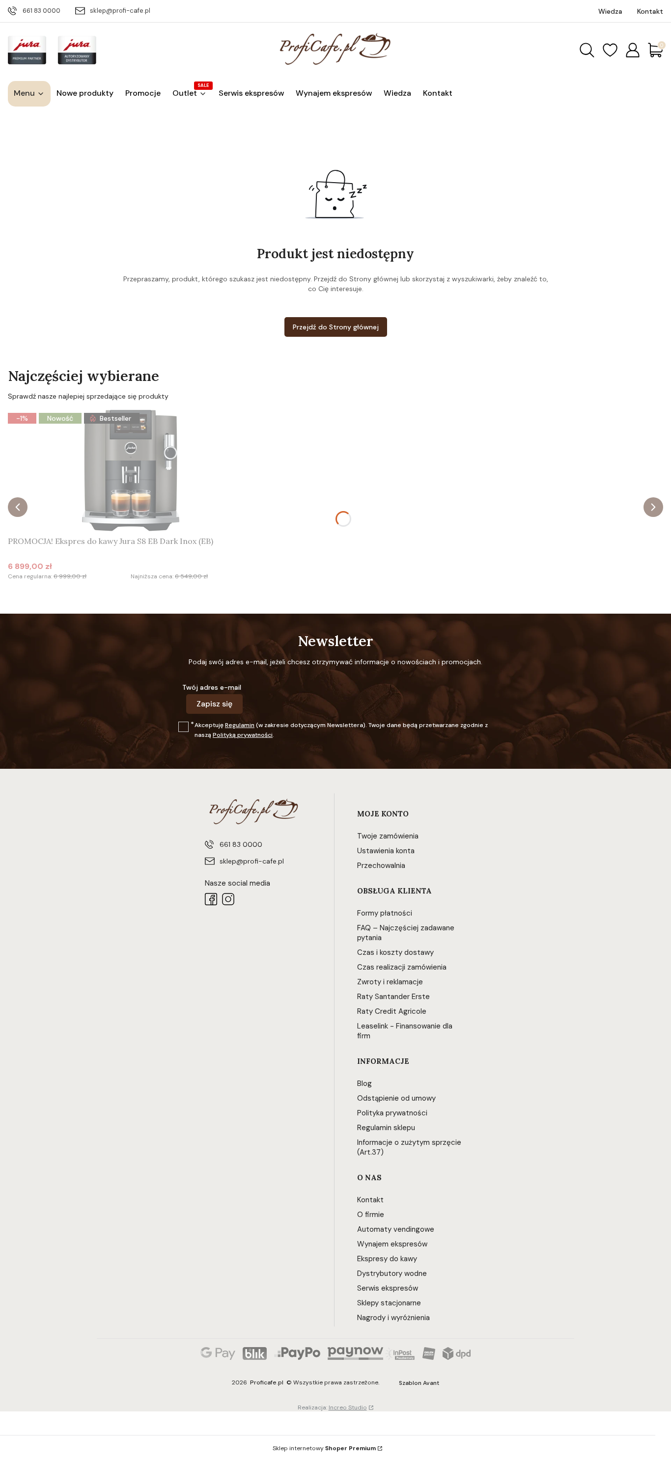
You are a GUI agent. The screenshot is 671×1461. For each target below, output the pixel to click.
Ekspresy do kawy (387, 1259)
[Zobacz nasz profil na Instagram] (228, 899)
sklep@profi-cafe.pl (120, 10)
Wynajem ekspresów (392, 1244)
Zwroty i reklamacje (390, 982)
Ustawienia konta (386, 851)
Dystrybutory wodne (392, 1273)
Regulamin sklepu (386, 1128)
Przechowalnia (381, 865)
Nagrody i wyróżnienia (393, 1318)
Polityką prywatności (243, 735)
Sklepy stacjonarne (389, 1303)
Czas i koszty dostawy (395, 952)
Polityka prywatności (392, 1113)
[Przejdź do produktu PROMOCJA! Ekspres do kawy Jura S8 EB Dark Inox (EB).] (130, 470)
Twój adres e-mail (211, 687)
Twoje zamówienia (388, 836)
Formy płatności (384, 913)
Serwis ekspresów (387, 1288)
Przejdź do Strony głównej (336, 327)
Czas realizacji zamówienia (402, 967)
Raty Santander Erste (393, 996)
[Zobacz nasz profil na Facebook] (211, 899)
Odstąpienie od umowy (396, 1098)
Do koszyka (118, 595)
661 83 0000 (41, 10)
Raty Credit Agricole (391, 1011)
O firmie (370, 1214)
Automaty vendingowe (395, 1229)
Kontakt (370, 1200)
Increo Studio (348, 1407)
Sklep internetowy (324, 1448)
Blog (364, 1083)
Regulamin (239, 725)
